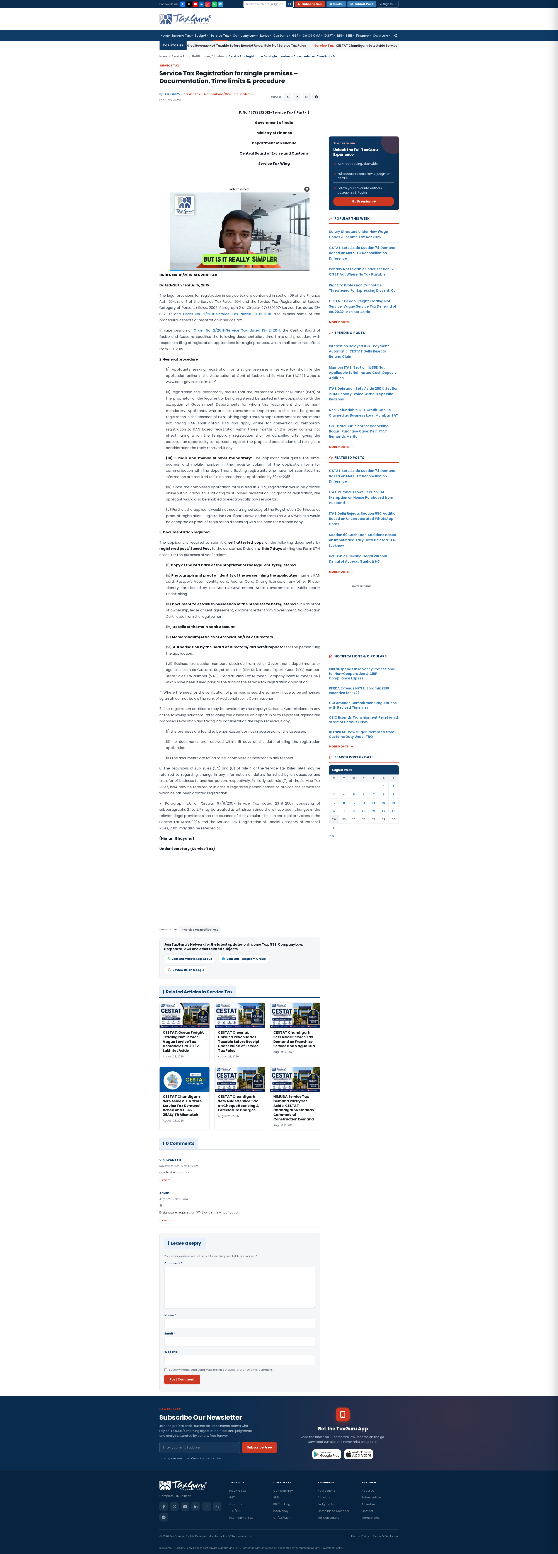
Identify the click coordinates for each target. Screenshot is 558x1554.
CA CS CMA (311, 35)
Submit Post (363, 4)
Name (170, 1315)
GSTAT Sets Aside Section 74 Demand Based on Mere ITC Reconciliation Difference (362, 253)
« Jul (332, 835)
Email (169, 1333)
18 (343, 811)
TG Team (172, 94)
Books (338, 4)
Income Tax (181, 35)
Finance (362, 35)
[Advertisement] (192, 153)
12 (353, 803)
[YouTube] (195, 4)
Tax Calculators (328, 1518)
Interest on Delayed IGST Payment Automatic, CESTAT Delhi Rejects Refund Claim (359, 351)
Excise (264, 35)
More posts (339, 322)
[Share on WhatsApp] (307, 97)
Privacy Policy (360, 1536)
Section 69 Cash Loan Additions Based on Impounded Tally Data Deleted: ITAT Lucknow (363, 540)
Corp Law (380, 35)
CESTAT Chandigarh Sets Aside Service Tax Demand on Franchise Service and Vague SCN (301, 45)
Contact (367, 1511)
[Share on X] (287, 97)
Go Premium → (364, 201)
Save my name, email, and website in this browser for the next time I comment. (221, 1370)
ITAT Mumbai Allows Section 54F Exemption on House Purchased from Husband (361, 497)
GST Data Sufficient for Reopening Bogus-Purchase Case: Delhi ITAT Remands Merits (359, 431)
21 (373, 811)
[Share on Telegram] (316, 97)
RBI (339, 35)
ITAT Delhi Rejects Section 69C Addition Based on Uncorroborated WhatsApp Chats (363, 518)
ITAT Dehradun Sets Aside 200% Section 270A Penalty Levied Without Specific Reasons (363, 394)
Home (165, 35)
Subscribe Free (259, 1447)
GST (295, 35)
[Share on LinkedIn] (297, 97)
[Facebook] (182, 4)
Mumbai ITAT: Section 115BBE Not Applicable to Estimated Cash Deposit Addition (362, 372)
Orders (245, 94)
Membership (371, 1518)
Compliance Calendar (333, 1511)
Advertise (368, 1504)
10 (333, 803)
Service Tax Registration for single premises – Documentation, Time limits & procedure (228, 77)
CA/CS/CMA (282, 1518)
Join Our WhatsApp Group (192, 959)
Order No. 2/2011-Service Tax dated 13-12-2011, (238, 330)
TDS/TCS (235, 1511)
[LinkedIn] (201, 4)
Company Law (244, 35)
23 (393, 811)
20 (364, 811)
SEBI (349, 35)
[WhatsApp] (214, 4)
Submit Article (371, 1497)
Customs (280, 35)
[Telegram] (220, 4)
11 (344, 803)
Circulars (324, 1497)
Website (171, 1352)
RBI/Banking (281, 1504)
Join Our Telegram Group (246, 959)
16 (393, 803)
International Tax (241, 1518)
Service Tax (219, 35)
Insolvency (280, 1511)
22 (383, 811)
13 (363, 803)
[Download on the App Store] (358, 1454)
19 (353, 811)
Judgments (326, 1504)
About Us (368, 1491)
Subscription (312, 4)
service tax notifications (201, 929)
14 (373, 803)
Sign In (388, 4)
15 (383, 803)
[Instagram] (208, 4)
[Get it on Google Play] (327, 1454)
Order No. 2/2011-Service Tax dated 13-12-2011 (227, 314)
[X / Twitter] (189, 4)
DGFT (328, 35)
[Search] (289, 4)
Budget (200, 35)
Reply (166, 1180)
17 (334, 811)
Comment (173, 1263)
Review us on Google (188, 970)
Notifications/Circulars (208, 56)
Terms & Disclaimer (386, 1536)
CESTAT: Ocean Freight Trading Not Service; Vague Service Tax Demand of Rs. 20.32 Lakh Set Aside (362, 306)
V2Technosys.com (240, 1536)
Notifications (326, 1491)
